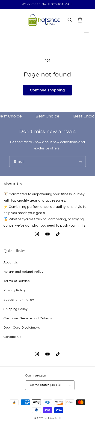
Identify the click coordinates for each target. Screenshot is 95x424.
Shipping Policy (15, 309)
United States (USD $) (45, 385)
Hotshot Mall (53, 418)
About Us (10, 262)
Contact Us (12, 337)
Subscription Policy (18, 299)
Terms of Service (16, 281)
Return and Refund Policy (23, 271)
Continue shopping (47, 90)
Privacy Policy (14, 290)
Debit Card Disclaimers (21, 327)
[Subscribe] (80, 161)
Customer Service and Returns (27, 318)
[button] (86, 34)
